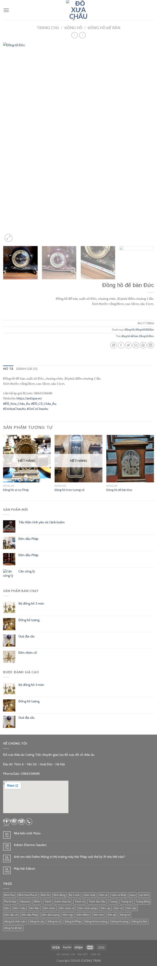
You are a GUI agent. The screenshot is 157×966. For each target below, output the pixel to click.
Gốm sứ (103, 895)
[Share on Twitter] (128, 345)
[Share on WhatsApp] (113, 345)
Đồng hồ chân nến (15, 921)
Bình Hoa (9, 895)
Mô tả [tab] (8, 369)
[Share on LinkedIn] (150, 345)
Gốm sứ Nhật (118, 895)
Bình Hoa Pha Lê (28, 895)
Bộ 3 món (74, 895)
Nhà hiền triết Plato (27, 833)
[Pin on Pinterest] (143, 345)
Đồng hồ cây (37, 921)
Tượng (113, 901)
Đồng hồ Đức (146, 336)
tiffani (37, 901)
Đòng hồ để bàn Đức (119, 490)
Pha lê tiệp (10, 901)
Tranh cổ (80, 901)
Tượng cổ (126, 901)
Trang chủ (48, 27)
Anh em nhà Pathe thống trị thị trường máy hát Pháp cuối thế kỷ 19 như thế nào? (69, 857)
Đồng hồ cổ (54, 921)
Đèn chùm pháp (87, 908)
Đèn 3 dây (19, 908)
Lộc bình (144, 895)
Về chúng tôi (65, 954)
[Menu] (6, 10)
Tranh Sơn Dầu (97, 901)
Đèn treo (98, 914)
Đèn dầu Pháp (29, 914)
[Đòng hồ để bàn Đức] (130, 458)
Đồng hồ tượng (119, 921)
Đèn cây (105, 908)
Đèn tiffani (83, 914)
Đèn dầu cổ (11, 914)
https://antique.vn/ (29, 398)
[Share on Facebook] (121, 345)
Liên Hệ (95, 954)
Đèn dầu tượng (50, 914)
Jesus (133, 895)
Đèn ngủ (68, 914)
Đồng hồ (125, 914)
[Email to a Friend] (135, 345)
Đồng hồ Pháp (73, 921)
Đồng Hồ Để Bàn (104, 27)
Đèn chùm (49, 908)
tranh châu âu (63, 901)
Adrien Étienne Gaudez (30, 845)
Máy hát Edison (24, 868)
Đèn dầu (132, 908)
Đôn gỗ (112, 914)
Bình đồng (59, 895)
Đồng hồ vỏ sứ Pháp (16, 490)
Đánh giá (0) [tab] (27, 369)
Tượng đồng (143, 901)
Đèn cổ (118, 908)
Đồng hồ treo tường (96, 921)
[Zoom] (8, 238)
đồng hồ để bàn (129, 336)
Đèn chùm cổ (67, 908)
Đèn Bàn (34, 908)
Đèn (6, 908)
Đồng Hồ (73, 27)
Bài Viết (83, 954)
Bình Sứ (45, 895)
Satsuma (25, 901)
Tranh (47, 901)
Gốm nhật (89, 895)
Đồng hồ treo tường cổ (69, 490)
